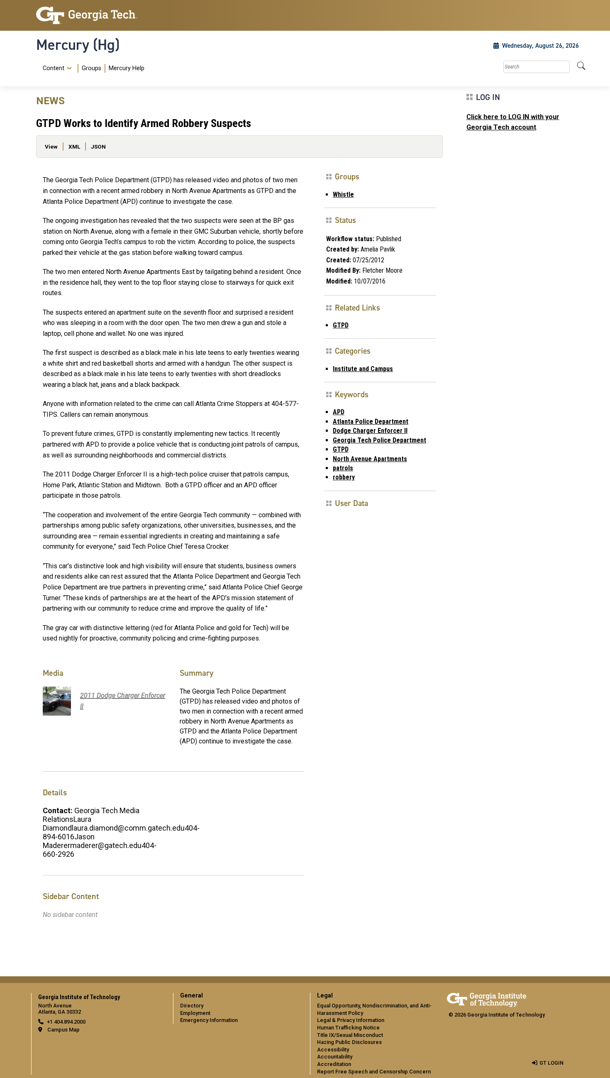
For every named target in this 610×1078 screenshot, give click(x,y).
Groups (91, 68)
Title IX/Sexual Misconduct (350, 1035)
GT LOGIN (551, 1063)
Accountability (334, 1057)
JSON (98, 146)
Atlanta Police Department (370, 421)
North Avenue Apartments (370, 459)
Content (53, 68)
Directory (191, 1005)
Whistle (343, 194)
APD (338, 412)
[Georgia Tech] (99, 15)
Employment (195, 1013)
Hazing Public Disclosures (349, 1042)
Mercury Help (126, 68)
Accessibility (333, 1049)
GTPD (341, 325)
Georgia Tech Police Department (379, 440)
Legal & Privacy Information (350, 1020)
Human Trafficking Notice (348, 1027)
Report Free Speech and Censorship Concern (374, 1071)
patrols (343, 468)
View (51, 146)
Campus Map (63, 1030)
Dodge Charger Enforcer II (370, 431)
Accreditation (334, 1064)
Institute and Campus (363, 369)
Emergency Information (209, 1020)
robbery (344, 477)
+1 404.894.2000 (66, 1022)
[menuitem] (92, 68)
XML (74, 146)
